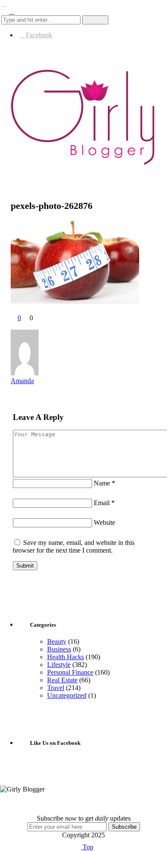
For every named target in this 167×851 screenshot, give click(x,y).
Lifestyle (59, 664)
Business (59, 649)
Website (104, 522)
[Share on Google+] (31, 325)
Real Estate (62, 680)
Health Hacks (65, 657)
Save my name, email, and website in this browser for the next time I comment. (73, 546)
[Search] (11, 11)
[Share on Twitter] (22, 325)
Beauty (56, 641)
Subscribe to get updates (84, 818)
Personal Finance (70, 672)
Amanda (22, 380)
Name (104, 483)
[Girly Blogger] (83, 164)
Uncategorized (66, 695)
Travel (55, 687)
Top (87, 847)
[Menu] (3, 3)
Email (104, 502)
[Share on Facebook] (14, 325)
